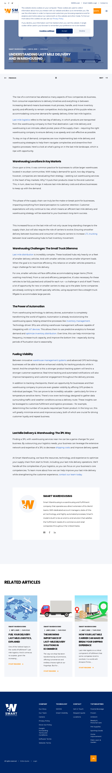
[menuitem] (75, 3)
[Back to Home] (15, 11)
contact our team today (70, 474)
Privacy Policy (58, 19)
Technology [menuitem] (61, 704)
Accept (64, 31)
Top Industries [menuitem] (96, 704)
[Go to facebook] (49, 532)
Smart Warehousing (17, 49)
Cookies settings (46, 31)
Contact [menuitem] (77, 704)
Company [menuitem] (43, 704)
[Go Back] (56, 78)
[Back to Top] (93, 758)
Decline (82, 31)
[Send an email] (45, 532)
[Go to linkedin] (54, 532)
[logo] (11, 710)
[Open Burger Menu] (106, 11)
